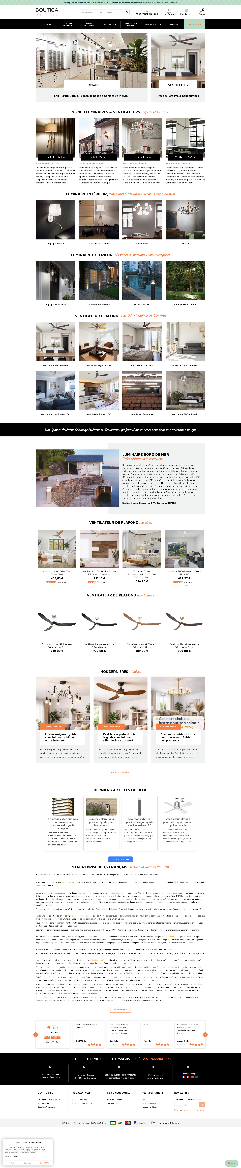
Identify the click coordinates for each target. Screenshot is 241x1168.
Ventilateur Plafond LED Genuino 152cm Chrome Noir (57, 645)
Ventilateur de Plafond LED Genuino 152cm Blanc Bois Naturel (99, 572)
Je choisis (27, 1163)
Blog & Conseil (43, 1103)
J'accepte (44, 1163)
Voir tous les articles (120, 859)
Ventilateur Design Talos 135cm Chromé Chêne (57, 572)
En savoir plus (120, 1009)
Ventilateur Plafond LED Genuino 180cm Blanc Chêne (142, 645)
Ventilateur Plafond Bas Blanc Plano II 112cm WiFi (184, 572)
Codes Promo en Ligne (81, 1099)
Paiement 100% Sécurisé (82, 1103)
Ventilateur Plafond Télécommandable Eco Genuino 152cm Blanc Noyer (142, 574)
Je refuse (11, 1163)
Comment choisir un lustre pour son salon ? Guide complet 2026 (178, 737)
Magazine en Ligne (149, 1107)
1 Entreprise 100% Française (49, 1099)
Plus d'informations (11, 1156)
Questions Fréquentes (46, 1107)
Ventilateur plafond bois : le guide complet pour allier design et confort (120, 737)
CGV (143, 1099)
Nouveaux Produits (114, 1103)
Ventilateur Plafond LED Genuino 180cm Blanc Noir (99, 645)
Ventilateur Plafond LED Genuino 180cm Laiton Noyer (184, 645)
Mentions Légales (149, 1103)
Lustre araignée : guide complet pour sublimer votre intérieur (60, 737)
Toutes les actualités (120, 772)
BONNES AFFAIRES (114, 1099)
